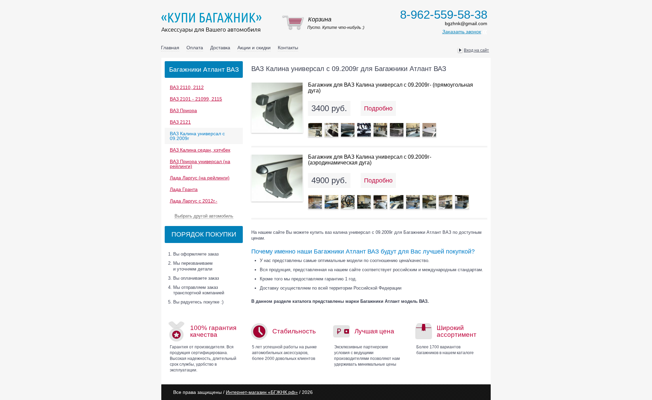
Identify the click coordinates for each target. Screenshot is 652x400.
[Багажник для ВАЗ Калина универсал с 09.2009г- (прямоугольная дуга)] (277, 107)
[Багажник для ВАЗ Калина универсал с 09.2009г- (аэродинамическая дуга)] (277, 178)
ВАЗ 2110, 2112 (187, 87)
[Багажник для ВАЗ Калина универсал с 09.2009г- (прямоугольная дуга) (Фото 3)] (348, 130)
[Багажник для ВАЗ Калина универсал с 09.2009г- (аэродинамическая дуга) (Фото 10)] (462, 202)
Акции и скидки (254, 47)
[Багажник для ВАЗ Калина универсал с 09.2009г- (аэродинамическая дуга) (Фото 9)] (445, 202)
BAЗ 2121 (180, 122)
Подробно (378, 108)
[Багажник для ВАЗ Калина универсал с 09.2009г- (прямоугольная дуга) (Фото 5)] (380, 130)
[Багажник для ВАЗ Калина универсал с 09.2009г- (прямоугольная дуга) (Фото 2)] (331, 130)
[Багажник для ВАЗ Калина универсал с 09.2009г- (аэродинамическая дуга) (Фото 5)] (380, 202)
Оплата (194, 47)
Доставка (220, 47)
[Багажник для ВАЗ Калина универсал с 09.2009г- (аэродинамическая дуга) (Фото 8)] (429, 202)
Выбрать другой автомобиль (204, 216)
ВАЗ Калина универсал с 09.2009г (197, 136)
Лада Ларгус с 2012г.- (193, 201)
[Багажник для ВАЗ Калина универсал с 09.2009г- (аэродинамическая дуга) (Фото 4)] (364, 202)
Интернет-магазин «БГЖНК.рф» (262, 392)
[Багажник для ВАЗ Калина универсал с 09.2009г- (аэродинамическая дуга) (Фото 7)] (413, 202)
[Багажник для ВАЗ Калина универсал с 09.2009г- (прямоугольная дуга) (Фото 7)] (413, 130)
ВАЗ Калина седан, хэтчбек (200, 150)
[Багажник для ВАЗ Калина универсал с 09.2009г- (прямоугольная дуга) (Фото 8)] (429, 130)
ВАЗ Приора (183, 110)
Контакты (288, 47)
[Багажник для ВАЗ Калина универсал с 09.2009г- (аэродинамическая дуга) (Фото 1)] (315, 202)
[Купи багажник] (213, 22)
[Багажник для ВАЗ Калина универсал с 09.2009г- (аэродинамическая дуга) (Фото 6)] (397, 202)
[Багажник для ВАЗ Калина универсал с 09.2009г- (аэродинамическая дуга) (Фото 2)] (331, 202)
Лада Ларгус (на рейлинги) (200, 177)
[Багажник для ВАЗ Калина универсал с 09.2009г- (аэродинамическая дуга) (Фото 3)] (348, 202)
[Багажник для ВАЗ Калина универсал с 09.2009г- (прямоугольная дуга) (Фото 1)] (315, 130)
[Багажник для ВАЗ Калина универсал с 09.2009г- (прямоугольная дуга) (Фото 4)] (364, 130)
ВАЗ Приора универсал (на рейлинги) (200, 164)
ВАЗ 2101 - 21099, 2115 (196, 99)
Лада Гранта (184, 189)
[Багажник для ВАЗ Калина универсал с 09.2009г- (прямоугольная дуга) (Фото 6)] (397, 130)
